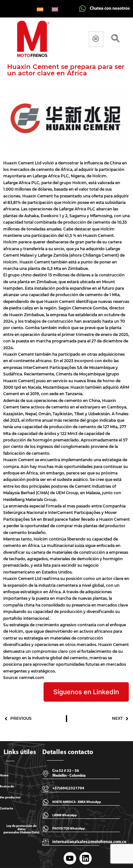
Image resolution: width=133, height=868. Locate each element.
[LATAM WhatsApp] (45, 815)
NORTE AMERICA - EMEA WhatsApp (76, 802)
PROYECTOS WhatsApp (68, 828)
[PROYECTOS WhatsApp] (45, 828)
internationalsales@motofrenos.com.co (89, 842)
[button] (115, 39)
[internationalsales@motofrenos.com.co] (45, 842)
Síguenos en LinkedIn (86, 692)
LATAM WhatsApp (64, 815)
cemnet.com (31, 677)
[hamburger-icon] (96, 39)
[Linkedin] (85, 858)
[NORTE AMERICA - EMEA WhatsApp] (45, 802)
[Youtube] (70, 858)
